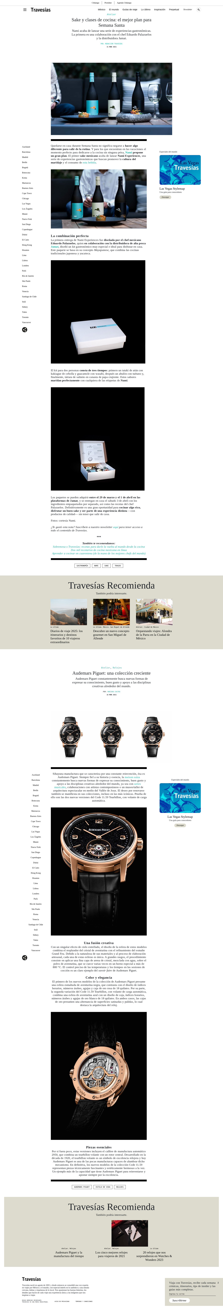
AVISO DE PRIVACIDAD (62, 1301)
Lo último (145, 9)
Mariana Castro (113, 692)
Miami (24, 214)
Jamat (54, 246)
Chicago (25, 198)
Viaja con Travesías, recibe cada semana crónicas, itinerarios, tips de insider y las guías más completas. (192, 1286)
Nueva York (27, 219)
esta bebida (89, 162)
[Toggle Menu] (25, 9)
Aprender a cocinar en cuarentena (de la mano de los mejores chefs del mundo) (98, 553)
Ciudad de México (151, 627)
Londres (25, 266)
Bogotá (25, 167)
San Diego (26, 224)
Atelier (111, 14)
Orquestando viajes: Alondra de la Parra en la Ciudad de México (154, 634)
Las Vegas (26, 204)
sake (106, 566)
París (24, 271)
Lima (24, 255)
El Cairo (25, 240)
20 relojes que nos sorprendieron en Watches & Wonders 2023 (154, 1256)
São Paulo (26, 281)
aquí (115, 527)
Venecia (25, 291)
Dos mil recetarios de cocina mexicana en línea (99, 550)
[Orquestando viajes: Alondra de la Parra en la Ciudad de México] (154, 612)
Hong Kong (27, 245)
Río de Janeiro (28, 276)
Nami (128, 152)
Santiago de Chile (29, 296)
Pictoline (108, 3)
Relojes (117, 667)
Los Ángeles (27, 209)
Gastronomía (82, 566)
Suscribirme (179, 1300)
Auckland (26, 147)
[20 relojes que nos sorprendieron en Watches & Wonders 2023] (154, 1233)
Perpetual (174, 9)
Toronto (25, 317)
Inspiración (159, 9)
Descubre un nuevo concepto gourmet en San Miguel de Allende (111, 634)
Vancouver (26, 322)
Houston (25, 250)
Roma (24, 286)
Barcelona (26, 152)
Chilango (95, 3)
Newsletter (187, 9)
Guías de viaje (129, 9)
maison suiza (132, 777)
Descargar (165, 197)
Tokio (24, 312)
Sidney (25, 307)
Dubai (24, 235)
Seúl (24, 302)
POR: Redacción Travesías (111, 44)
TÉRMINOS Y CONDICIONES (84, 1301)
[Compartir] (24, 329)
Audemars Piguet (82, 1187)
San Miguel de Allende (119, 627)
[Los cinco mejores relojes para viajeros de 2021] (111, 1233)
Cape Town (27, 193)
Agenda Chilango (124, 3)
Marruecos (26, 183)
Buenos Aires (27, 188)
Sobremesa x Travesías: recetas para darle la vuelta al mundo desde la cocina (99, 546)
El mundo (114, 9)
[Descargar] (180, 170)
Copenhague (27, 229)
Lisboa (25, 260)
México (101, 9)
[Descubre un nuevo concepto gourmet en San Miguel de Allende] (111, 612)
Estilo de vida (103, 1187)
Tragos (118, 566)
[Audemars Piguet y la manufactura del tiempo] (68, 1233)
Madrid (25, 157)
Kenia (24, 178)
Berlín (24, 162)
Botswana (26, 173)
